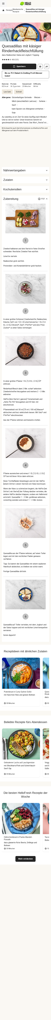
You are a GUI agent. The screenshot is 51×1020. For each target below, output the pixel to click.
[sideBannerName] (25, 149)
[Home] (3, 10)
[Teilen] (46, 66)
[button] (25, 180)
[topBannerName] (25, 18)
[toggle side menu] (3, 3)
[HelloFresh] (25, 3)
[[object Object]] (40, 66)
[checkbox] (3, 60)
